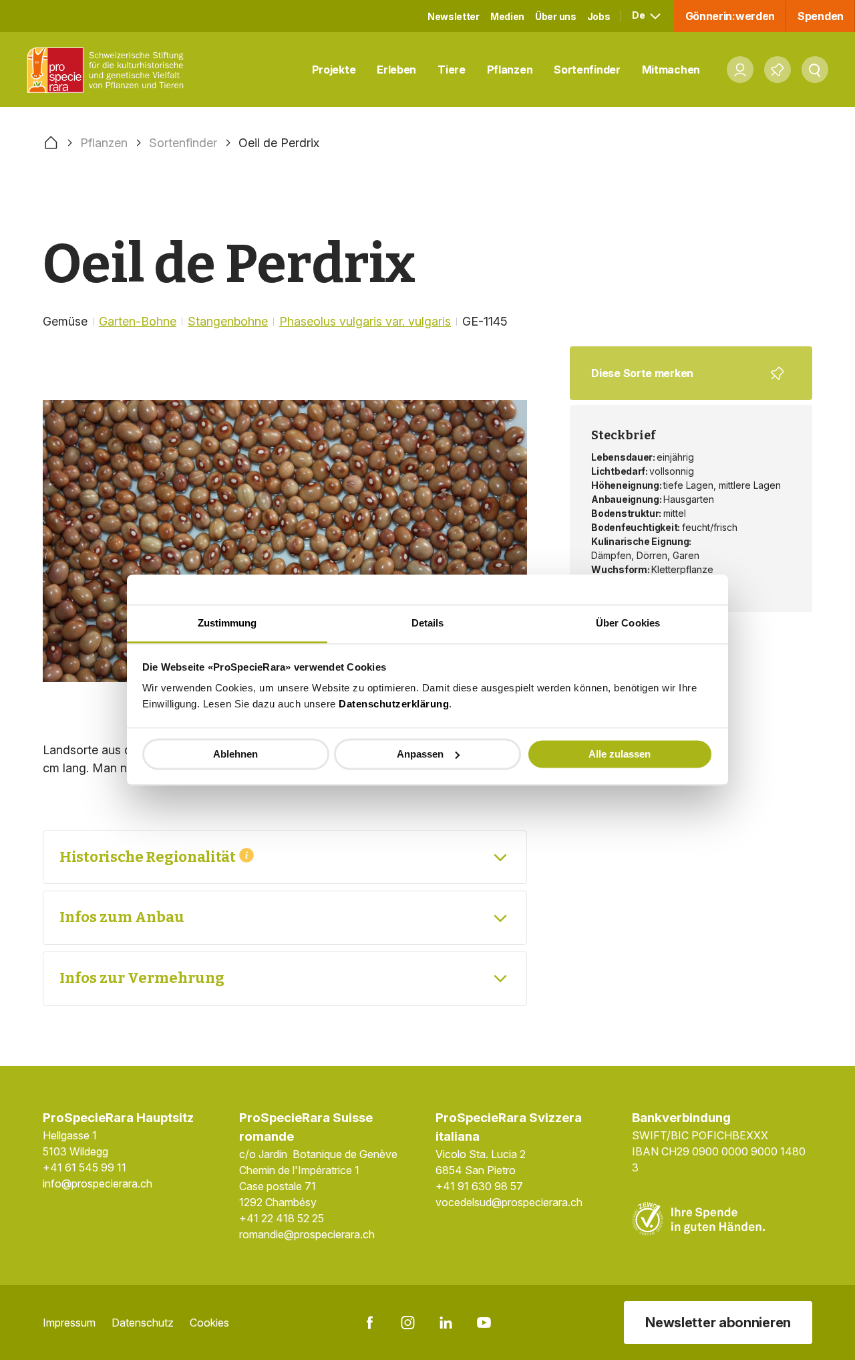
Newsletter (454, 16)
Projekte (334, 69)
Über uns (555, 16)
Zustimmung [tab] (227, 623)
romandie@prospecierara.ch (307, 1234)
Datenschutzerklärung (394, 703)
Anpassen (420, 754)
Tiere (452, 69)
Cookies (209, 1322)
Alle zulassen (619, 754)
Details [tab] (427, 623)
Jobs (599, 16)
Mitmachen (671, 69)
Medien (507, 16)
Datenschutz (143, 1322)
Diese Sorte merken (682, 383)
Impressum (69, 1322)
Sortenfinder (587, 69)
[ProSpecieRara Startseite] (109, 70)
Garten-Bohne (137, 321)
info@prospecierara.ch (97, 1183)
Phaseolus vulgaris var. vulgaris (365, 321)
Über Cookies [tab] (628, 623)
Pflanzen (510, 69)
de (639, 15)
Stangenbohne (228, 321)
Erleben (396, 69)
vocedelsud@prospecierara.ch (509, 1202)
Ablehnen (235, 754)
